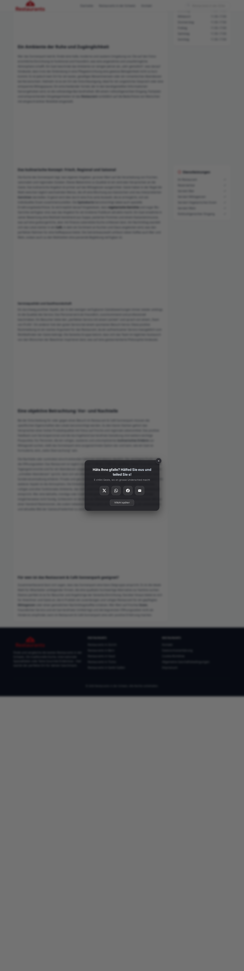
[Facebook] (128, 490)
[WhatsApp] (116, 490)
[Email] (139, 490)
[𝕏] (104, 490)
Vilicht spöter (122, 502)
